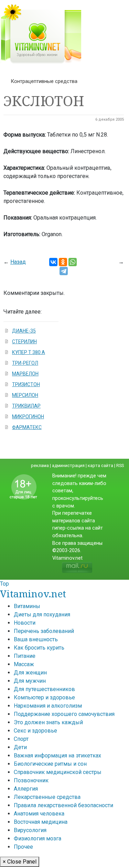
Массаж (24, 664)
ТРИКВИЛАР (26, 406)
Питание (24, 656)
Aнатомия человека (39, 813)
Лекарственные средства (47, 797)
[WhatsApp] (72, 262)
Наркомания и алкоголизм (48, 705)
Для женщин (30, 672)
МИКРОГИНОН (28, 416)
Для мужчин (30, 681)
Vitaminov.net (33, 593)
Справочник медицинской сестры (57, 772)
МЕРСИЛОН (25, 395)
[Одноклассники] (63, 262)
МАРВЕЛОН (25, 373)
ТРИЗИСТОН (26, 384)
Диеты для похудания (42, 614)
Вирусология (30, 830)
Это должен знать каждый (48, 722)
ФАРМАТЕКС (27, 427)
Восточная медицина (40, 822)
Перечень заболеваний (44, 631)
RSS (120, 465)
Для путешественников (44, 689)
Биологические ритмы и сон (50, 764)
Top (4, 583)
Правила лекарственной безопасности (63, 805)
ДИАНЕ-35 (24, 331)
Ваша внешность (36, 639)
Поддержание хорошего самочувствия (64, 714)
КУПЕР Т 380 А (28, 352)
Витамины (27, 606)
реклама (40, 465)
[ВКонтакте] (53, 262)
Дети (20, 747)
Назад (18, 262)
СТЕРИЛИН (24, 341)
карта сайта (100, 465)
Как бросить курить (39, 647)
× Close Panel (19, 861)
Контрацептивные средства (44, 81)
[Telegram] (64, 271)
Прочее (23, 846)
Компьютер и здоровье (44, 697)
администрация (68, 465)
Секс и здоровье (35, 730)
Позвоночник (31, 780)
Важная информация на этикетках (57, 755)
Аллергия (26, 788)
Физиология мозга (37, 838)
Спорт (21, 739)
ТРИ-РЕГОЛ (25, 363)
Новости (24, 622)
